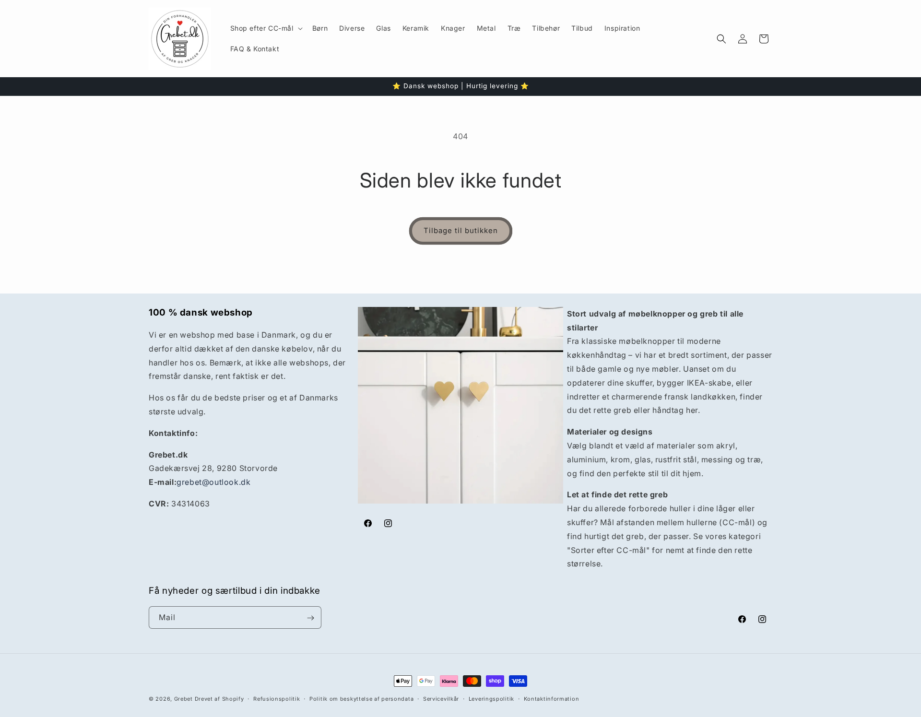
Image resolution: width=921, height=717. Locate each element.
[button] (265, 28)
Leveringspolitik (491, 698)
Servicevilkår (441, 698)
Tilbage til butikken (461, 230)
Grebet (183, 698)
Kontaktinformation (551, 698)
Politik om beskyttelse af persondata (361, 698)
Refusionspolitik (276, 698)
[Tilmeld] (310, 618)
